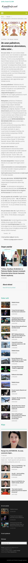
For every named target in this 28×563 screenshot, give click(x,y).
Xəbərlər (16, 39)
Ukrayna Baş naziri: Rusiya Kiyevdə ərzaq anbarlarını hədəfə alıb (18, 407)
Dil (8, 39)
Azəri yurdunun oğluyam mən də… (10, 237)
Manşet (11, 39)
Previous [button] (13, 264)
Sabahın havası (15, 302)
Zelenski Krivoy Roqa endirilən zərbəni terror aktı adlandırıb (18, 344)
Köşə (3, 425)
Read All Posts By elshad (9, 287)
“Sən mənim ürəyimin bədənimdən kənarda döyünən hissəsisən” (19, 490)
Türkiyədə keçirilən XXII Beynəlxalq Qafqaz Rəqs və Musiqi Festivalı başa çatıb (18, 319)
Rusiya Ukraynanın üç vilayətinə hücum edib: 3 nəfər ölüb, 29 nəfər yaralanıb (19, 360)
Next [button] (26, 264)
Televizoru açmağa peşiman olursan (11, 239)
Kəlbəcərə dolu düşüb (17, 374)
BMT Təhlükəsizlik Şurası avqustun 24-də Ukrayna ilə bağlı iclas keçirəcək (18, 335)
